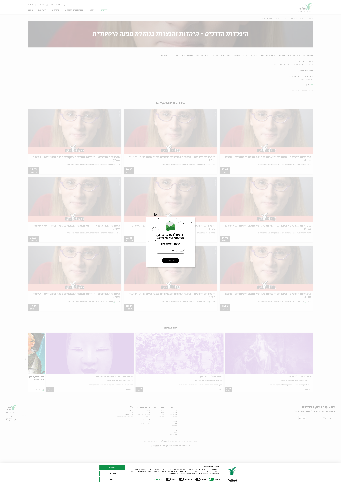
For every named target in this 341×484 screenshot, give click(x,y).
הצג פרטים (159, 479)
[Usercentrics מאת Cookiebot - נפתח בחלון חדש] (232, 480)
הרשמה (170, 261)
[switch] (198, 479)
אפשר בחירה (112, 473)
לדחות (112, 479)
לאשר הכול (112, 467)
